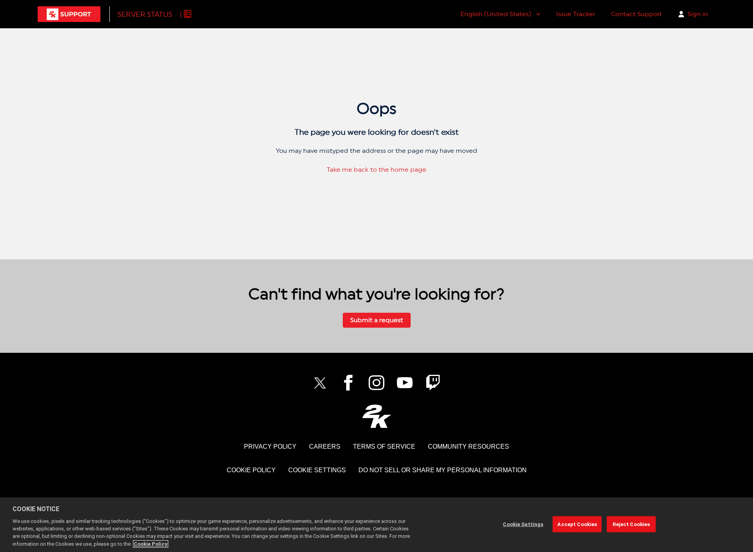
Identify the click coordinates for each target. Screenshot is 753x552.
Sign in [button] (698, 14)
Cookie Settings (317, 470)
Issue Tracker (575, 14)
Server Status (144, 14)
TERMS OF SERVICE (384, 446)
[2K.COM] (376, 416)
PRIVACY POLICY (270, 446)
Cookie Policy (150, 544)
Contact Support (636, 14)
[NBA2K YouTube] (405, 383)
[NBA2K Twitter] (320, 383)
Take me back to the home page (376, 169)
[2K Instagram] (376, 383)
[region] (376, 524)
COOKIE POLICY (251, 470)
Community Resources (468, 446)
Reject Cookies (631, 524)
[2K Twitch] (433, 383)
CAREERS (324, 446)
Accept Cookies (577, 524)
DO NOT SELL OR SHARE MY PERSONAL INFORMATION (442, 470)
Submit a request (376, 320)
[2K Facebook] (348, 383)
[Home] (69, 14)
